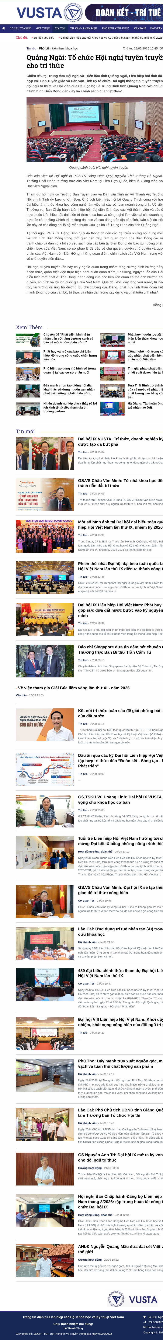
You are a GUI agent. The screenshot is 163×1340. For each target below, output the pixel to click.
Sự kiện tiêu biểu (39, 37)
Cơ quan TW (86, 900)
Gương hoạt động (90, 1168)
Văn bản (140, 28)
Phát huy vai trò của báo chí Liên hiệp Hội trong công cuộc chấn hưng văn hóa (70, 355)
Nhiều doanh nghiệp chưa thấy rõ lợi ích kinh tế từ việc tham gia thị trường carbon (70, 407)
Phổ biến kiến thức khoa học (58, 48)
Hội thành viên (87, 942)
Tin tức (60, 28)
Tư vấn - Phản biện (83, 28)
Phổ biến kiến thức (115, 28)
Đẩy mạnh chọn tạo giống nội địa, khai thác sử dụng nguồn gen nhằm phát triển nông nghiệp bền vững (69, 389)
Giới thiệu (43, 28)
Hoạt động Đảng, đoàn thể (95, 851)
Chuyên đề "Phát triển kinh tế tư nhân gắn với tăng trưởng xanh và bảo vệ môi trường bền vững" (68, 338)
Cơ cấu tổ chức (21, 28)
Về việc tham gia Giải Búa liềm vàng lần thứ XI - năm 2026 (74, 688)
